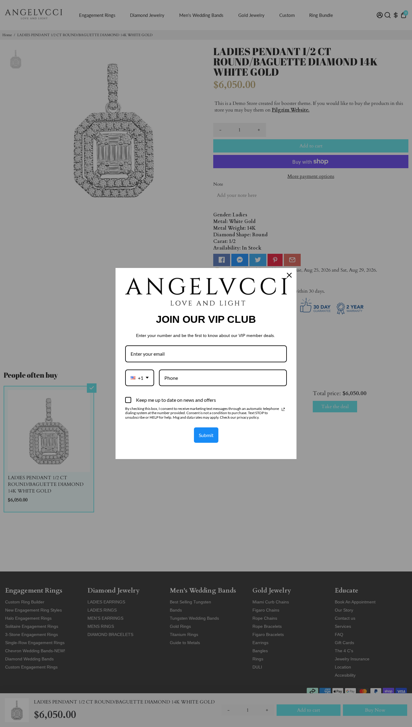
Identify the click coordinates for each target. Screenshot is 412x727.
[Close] (289, 275)
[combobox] (139, 378)
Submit (206, 435)
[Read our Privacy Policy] (283, 409)
